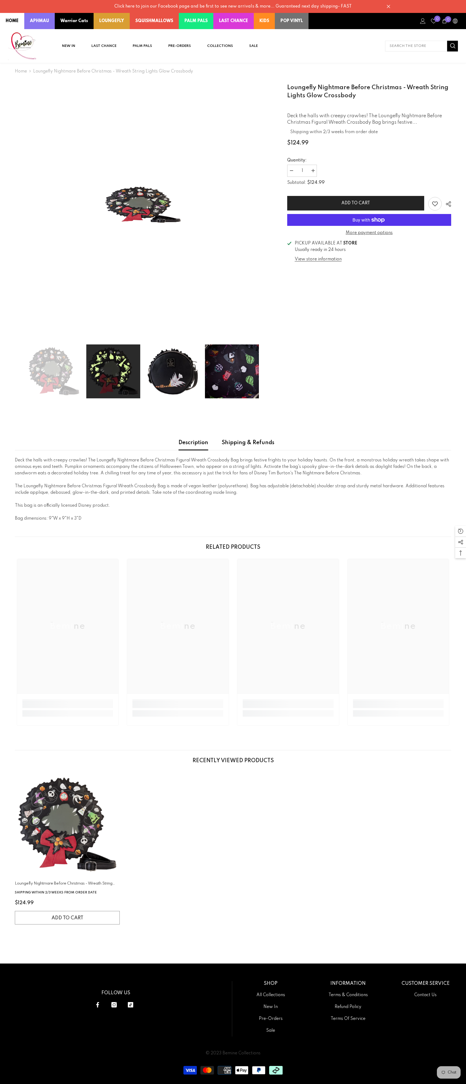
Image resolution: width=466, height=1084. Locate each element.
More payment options (369, 233)
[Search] (421, 46)
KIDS (264, 21)
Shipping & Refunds (248, 443)
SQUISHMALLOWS (154, 21)
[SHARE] (446, 204)
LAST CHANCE (233, 21)
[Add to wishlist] (435, 203)
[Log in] (423, 21)
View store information (318, 259)
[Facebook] (97, 1005)
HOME (12, 21)
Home (21, 71)
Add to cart (355, 203)
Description (193, 443)
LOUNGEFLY (111, 21)
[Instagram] (114, 1005)
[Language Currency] (455, 21)
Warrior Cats (74, 21)
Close (388, 6)
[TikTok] (130, 1005)
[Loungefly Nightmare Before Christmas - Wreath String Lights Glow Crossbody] (67, 824)
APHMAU (39, 21)
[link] (67, 704)
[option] (143, 205)
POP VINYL (291, 21)
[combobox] (416, 46)
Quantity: (297, 160)
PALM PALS (196, 21)
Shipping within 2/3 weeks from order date (334, 132)
